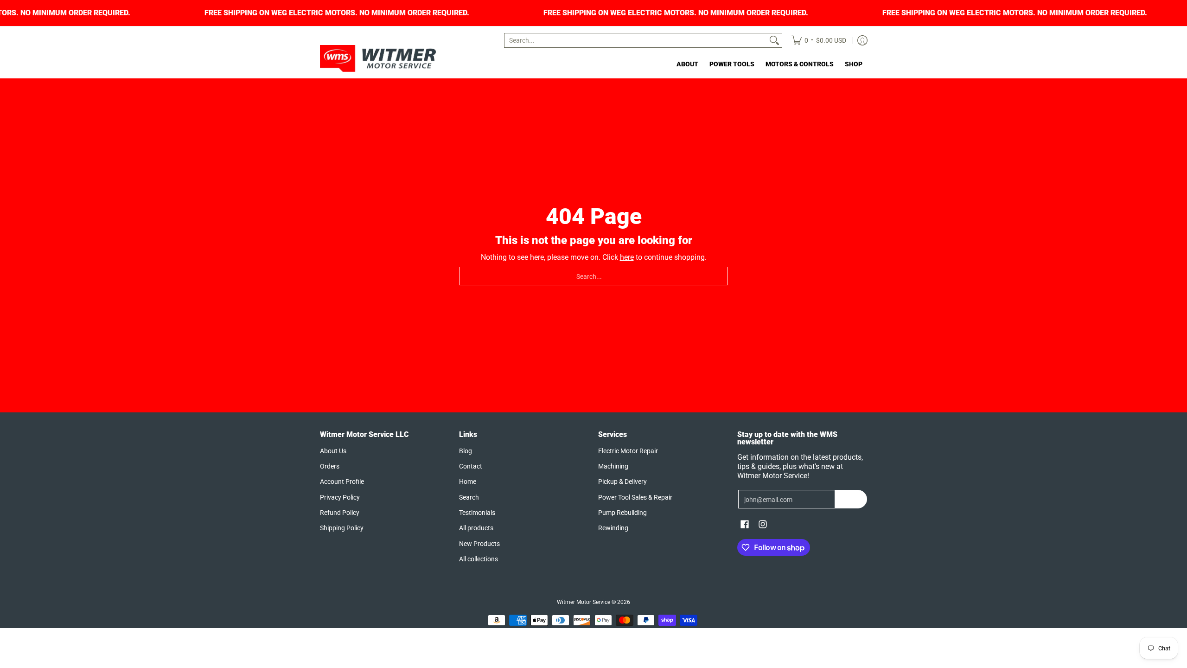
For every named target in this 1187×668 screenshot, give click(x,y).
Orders (329, 466)
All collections (478, 559)
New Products (479, 543)
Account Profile (342, 481)
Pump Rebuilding (622, 512)
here (627, 257)
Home (467, 481)
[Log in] (862, 40)
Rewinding (613, 528)
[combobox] (635, 40)
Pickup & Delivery (622, 481)
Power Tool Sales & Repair (635, 497)
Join (851, 499)
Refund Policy (339, 512)
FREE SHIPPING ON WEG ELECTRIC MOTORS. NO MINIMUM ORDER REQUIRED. (359, 13)
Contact (470, 466)
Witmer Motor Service (583, 602)
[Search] (774, 40)
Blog (465, 451)
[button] (744, 524)
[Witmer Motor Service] (378, 58)
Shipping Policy (342, 528)
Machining (613, 466)
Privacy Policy (340, 497)
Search (469, 497)
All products (476, 528)
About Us (333, 451)
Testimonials (477, 512)
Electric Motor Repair (628, 451)
